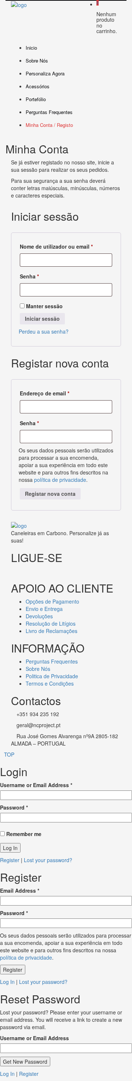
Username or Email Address (36, 785)
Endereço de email (59, 393)
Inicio (31, 47)
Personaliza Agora (45, 73)
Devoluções (39, 616)
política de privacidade (60, 479)
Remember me (23, 834)
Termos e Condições (50, 683)
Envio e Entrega (44, 608)
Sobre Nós (37, 60)
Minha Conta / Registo (49, 124)
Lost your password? (48, 860)
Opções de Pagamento (52, 601)
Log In (7, 981)
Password (14, 807)
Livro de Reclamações (51, 630)
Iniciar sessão (42, 318)
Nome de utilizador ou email (66, 246)
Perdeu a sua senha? (44, 331)
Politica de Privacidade (52, 676)
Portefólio (36, 99)
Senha (43, 276)
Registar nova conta (50, 493)
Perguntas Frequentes (49, 112)
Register (9, 860)
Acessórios (38, 86)
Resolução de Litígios (51, 623)
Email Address (19, 890)
